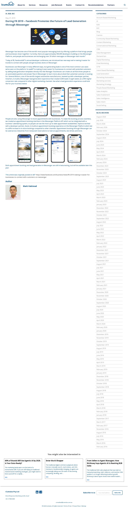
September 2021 (102, 261)
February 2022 (101, 243)
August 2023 (101, 180)
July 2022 (99, 225)
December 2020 (102, 292)
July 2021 (99, 268)
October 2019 (101, 341)
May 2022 (100, 232)
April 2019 (100, 362)
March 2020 (100, 324)
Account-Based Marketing (106, 18)
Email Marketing (102, 63)
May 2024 (100, 148)
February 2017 (101, 425)
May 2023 (100, 190)
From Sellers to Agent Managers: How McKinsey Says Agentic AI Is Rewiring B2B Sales (104, 463)
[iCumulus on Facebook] (40, 492)
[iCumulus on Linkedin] (37, 492)
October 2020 (101, 299)
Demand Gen (101, 56)
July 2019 (99, 352)
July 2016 (99, 436)
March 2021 (100, 282)
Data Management (103, 53)
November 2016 (102, 429)
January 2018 (101, 415)
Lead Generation (102, 74)
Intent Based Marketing (105, 70)
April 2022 (100, 236)
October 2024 (101, 131)
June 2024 (100, 145)
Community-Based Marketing (107, 39)
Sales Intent (100, 102)
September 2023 (102, 176)
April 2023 (100, 194)
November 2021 (102, 254)
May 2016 (100, 440)
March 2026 (100, 124)
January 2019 (101, 373)
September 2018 (102, 387)
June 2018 (100, 397)
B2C (98, 28)
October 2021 (101, 257)
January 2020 (101, 331)
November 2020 (102, 296)
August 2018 (101, 390)
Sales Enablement (103, 95)
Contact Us (80, 5)
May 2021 (100, 275)
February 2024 (101, 159)
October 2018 (101, 383)
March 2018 (100, 408)
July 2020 (99, 310)
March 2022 (100, 240)
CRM (98, 49)
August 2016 (101, 433)
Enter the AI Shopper (54, 460)
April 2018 (100, 404)
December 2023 (102, 166)
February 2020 (101, 327)
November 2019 (102, 338)
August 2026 (101, 117)
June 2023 (100, 187)
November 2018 (102, 380)
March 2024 (100, 155)
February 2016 (101, 447)
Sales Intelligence (103, 98)
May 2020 (100, 317)
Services (32, 5)
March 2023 (100, 197)
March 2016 (100, 443)
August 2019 (101, 348)
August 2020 (101, 306)
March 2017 (100, 422)
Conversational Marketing (106, 46)
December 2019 (102, 334)
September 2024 (102, 134)
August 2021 (101, 264)
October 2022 (101, 215)
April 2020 (100, 320)
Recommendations (96, 5)
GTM (98, 67)
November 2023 (102, 169)
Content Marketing (103, 42)
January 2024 (101, 162)
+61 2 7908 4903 (10, 499)
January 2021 (101, 289)
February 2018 (101, 411)
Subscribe (117, 493)
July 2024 (99, 141)
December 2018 (102, 376)
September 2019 (102, 345)
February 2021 (101, 285)
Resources (44, 5)
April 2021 (100, 278)
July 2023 (99, 183)
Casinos (99, 35)
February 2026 (101, 127)
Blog (98, 32)
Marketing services (103, 81)
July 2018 (99, 394)
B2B (98, 25)
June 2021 (100, 271)
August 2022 (101, 222)
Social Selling (101, 105)
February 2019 (101, 369)
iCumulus (49, 506)
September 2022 (102, 218)
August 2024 (101, 138)
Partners (111, 5)
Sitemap (84, 506)
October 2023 (101, 173)
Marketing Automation (105, 77)
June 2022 (100, 229)
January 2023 (101, 204)
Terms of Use (67, 506)
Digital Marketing (103, 60)
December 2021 (102, 250)
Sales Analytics (101, 91)
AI (97, 21)
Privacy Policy (76, 506)
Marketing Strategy (103, 84)
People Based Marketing (105, 88)
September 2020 (102, 303)
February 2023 (101, 201)
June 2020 (100, 313)
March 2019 (100, 366)
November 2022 (102, 211)
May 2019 (100, 359)
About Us (21, 5)
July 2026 (99, 120)
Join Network (57, 5)
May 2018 (100, 401)
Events (69, 5)
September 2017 (102, 418)
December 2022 (102, 208)
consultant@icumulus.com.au (64, 502)
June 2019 (100, 355)
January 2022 (101, 247)
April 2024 (100, 152)
